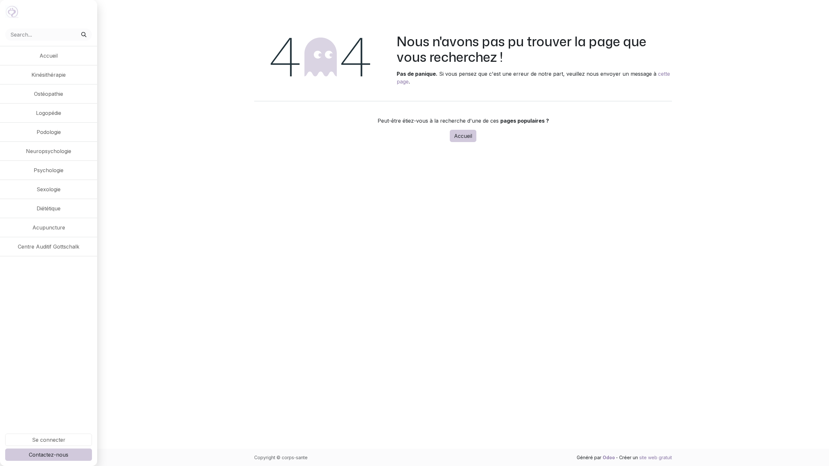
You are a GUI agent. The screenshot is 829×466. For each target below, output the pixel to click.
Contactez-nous (48, 454)
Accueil (463, 136)
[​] (48, 265)
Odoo (609, 457)
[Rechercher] (84, 34)
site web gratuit (655, 457)
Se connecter (48, 440)
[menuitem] (48, 55)
